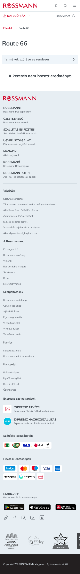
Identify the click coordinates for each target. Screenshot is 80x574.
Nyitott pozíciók (12, 350)
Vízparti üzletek (11, 323)
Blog (6, 278)
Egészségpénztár (12, 317)
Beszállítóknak (11, 384)
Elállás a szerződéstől (15, 221)
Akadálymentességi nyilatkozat (20, 233)
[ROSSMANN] (19, 98)
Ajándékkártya (11, 311)
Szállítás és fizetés (13, 198)
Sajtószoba (9, 272)
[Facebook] (14, 517)
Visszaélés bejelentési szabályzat (21, 227)
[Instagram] (23, 517)
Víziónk (7, 261)
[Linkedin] (41, 517)
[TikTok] (5, 517)
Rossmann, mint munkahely (18, 356)
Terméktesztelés (12, 334)
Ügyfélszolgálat (12, 378)
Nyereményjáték (12, 283)
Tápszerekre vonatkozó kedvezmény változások (29, 204)
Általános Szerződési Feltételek (20, 210)
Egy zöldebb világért (14, 266)
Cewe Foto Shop (12, 305)
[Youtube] (32, 517)
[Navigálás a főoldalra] (20, 5)
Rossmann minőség (14, 255)
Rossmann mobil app (15, 300)
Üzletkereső (9, 389)
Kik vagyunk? (10, 249)
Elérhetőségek (11, 372)
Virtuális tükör (11, 328)
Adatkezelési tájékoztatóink (18, 216)
